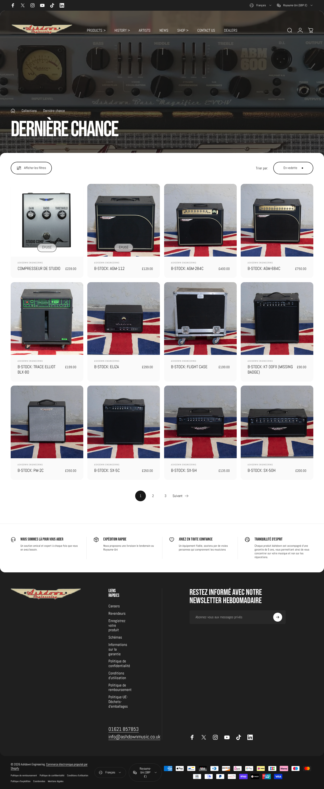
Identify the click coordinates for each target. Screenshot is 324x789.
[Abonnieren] (277, 617)
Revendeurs (117, 613)
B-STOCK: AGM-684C (264, 268)
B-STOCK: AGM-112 (109, 268)
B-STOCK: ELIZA (106, 366)
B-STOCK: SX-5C (107, 470)
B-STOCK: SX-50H (262, 470)
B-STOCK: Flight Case (189, 366)
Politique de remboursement (120, 687)
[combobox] (261, 5)
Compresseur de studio (39, 268)
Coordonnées (39, 781)
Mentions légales (55, 781)
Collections (29, 110)
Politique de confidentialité (119, 663)
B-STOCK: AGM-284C (187, 268)
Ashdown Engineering (30, 262)
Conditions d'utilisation (117, 675)
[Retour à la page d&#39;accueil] (13, 111)
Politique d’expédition (21, 781)
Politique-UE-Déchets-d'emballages (118, 702)
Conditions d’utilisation (77, 775)
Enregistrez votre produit (116, 626)
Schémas (115, 637)
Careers (114, 606)
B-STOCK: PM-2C (31, 470)
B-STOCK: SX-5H (184, 470)
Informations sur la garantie (117, 649)
